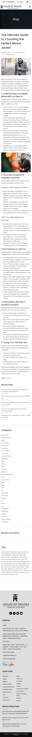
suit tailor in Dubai (14, 567)
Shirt (14, 565)
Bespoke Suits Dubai (16, 554)
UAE (2, 506)
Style (5, 567)
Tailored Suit (4, 495)
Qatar (2, 477)
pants (2, 565)
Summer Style (4, 493)
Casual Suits (4, 448)
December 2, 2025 (6, 52)
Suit (2, 490)
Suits (8, 567)
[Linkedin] (17, 613)
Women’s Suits (5, 522)
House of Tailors (21, 52)
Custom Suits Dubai (6, 456)
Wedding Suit (4, 511)
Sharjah (3, 485)
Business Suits (4, 445)
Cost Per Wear (23, 557)
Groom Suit (11, 561)
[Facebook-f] (14, 613)
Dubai (2, 461)
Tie (2, 501)
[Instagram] (10, 613)
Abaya (2, 552)
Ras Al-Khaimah (5, 479)
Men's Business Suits (6, 563)
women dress (21, 572)
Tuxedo (3, 503)
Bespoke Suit (4, 435)
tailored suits (11, 569)
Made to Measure (24, 561)
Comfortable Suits (14, 557)
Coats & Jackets (10, 54)
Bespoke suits (7, 554)
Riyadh (3, 482)
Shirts (2, 487)
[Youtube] (21, 613)
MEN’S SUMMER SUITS (7, 474)
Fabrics (3, 464)
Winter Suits (4, 516)
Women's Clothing (5, 519)
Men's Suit (3, 472)
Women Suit (8, 574)
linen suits (17, 561)
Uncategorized (5, 508)
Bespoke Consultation (10, 552)
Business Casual (5, 557)
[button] (30, 6)
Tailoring (3, 498)
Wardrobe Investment (6, 570)
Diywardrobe (4, 458)
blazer (2, 440)
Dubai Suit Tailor (16, 559)
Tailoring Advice (19, 569)
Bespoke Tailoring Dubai (12, 555)
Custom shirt (4, 559)
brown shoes (22, 555)
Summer (22, 567)
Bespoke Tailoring (5, 437)
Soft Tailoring (19, 565)
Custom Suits (4, 453)
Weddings (3, 514)
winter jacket (8, 378)
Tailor (5, 569)
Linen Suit (3, 469)
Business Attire (5, 443)
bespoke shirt (20, 552)
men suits (14, 563)
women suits (14, 574)
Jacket (2, 466)
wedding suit (16, 570)
